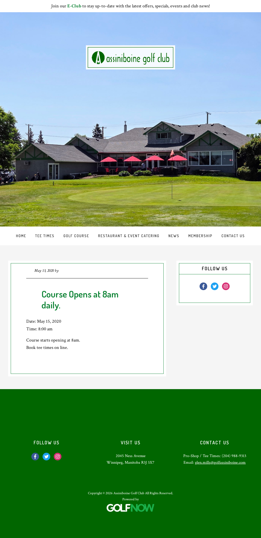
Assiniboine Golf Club (130, 57)
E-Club (74, 6)
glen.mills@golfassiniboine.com (220, 462)
